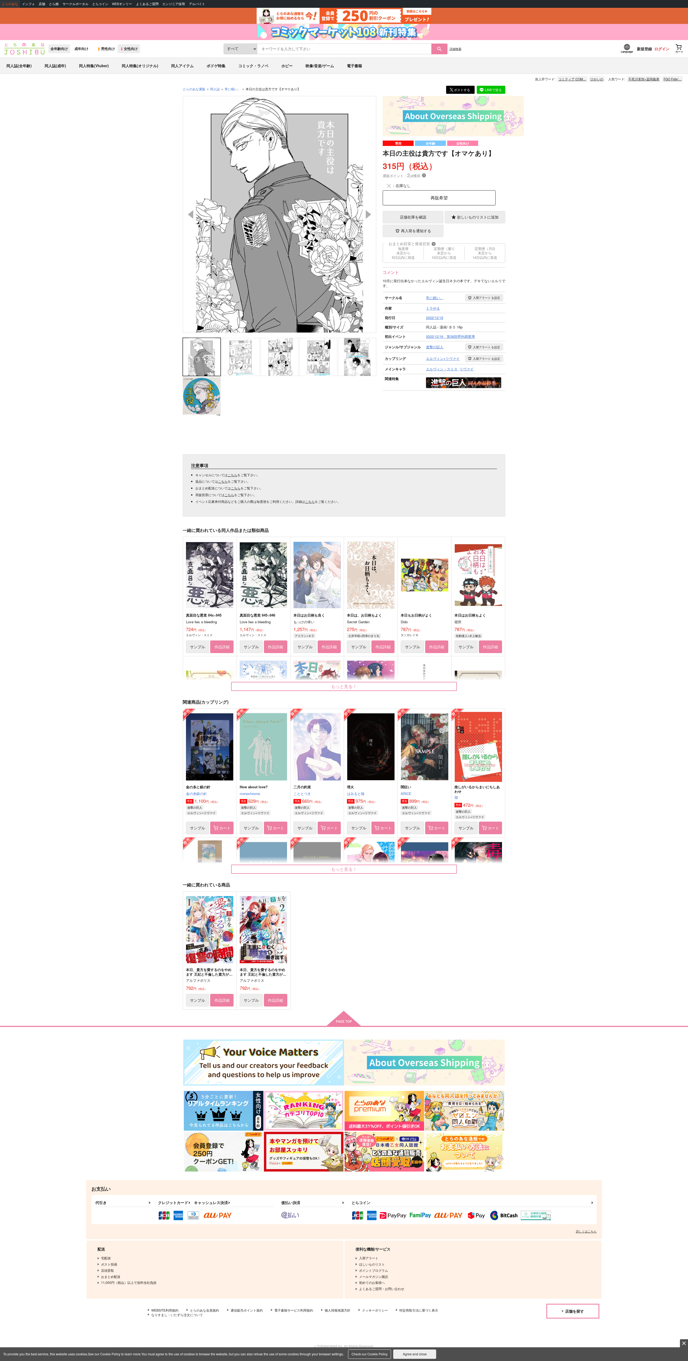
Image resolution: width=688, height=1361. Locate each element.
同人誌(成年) (55, 65)
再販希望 (439, 198)
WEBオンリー (122, 4)
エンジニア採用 (173, 4)
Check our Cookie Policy (370, 1354)
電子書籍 (354, 65)
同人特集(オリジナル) (140, 65)
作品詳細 (222, 646)
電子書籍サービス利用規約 (293, 1310)
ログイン (661, 48)
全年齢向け (59, 48)
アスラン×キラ (304, 635)
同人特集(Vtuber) (94, 65)
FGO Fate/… (673, 79)
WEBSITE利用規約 (164, 1310)
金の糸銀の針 (196, 793)
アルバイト (197, 4)
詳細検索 (455, 48)
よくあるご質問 (147, 4)
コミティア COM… (572, 79)
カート (225, 827)
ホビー (287, 65)
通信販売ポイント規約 (247, 1310)
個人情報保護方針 (337, 1310)
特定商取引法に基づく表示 (418, 1310)
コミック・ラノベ (253, 65)
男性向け (108, 48)
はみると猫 (355, 793)
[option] (279, 214)
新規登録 (644, 48)
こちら (232, 474)
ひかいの (596, 79)
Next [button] (368, 214)
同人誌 (215, 89)
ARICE (406, 793)
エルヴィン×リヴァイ (201, 813)
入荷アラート (486, 297)
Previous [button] (190, 214)
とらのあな (10, 4)
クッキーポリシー (375, 1310)
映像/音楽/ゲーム (320, 65)
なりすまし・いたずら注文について (177, 1314)
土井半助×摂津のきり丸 (363, 635)
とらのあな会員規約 (204, 1310)
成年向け (81, 48)
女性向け (131, 48)
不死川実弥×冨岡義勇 (643, 79)
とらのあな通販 (194, 89)
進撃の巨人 (194, 807)
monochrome (250, 793)
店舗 (42, 4)
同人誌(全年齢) (19, 65)
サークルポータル (75, 4)
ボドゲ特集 (216, 65)
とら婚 (54, 4)
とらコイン (100, 4)
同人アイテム (182, 65)
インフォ (28, 4)
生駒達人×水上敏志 (468, 635)
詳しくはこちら (586, 1231)
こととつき (302, 793)
